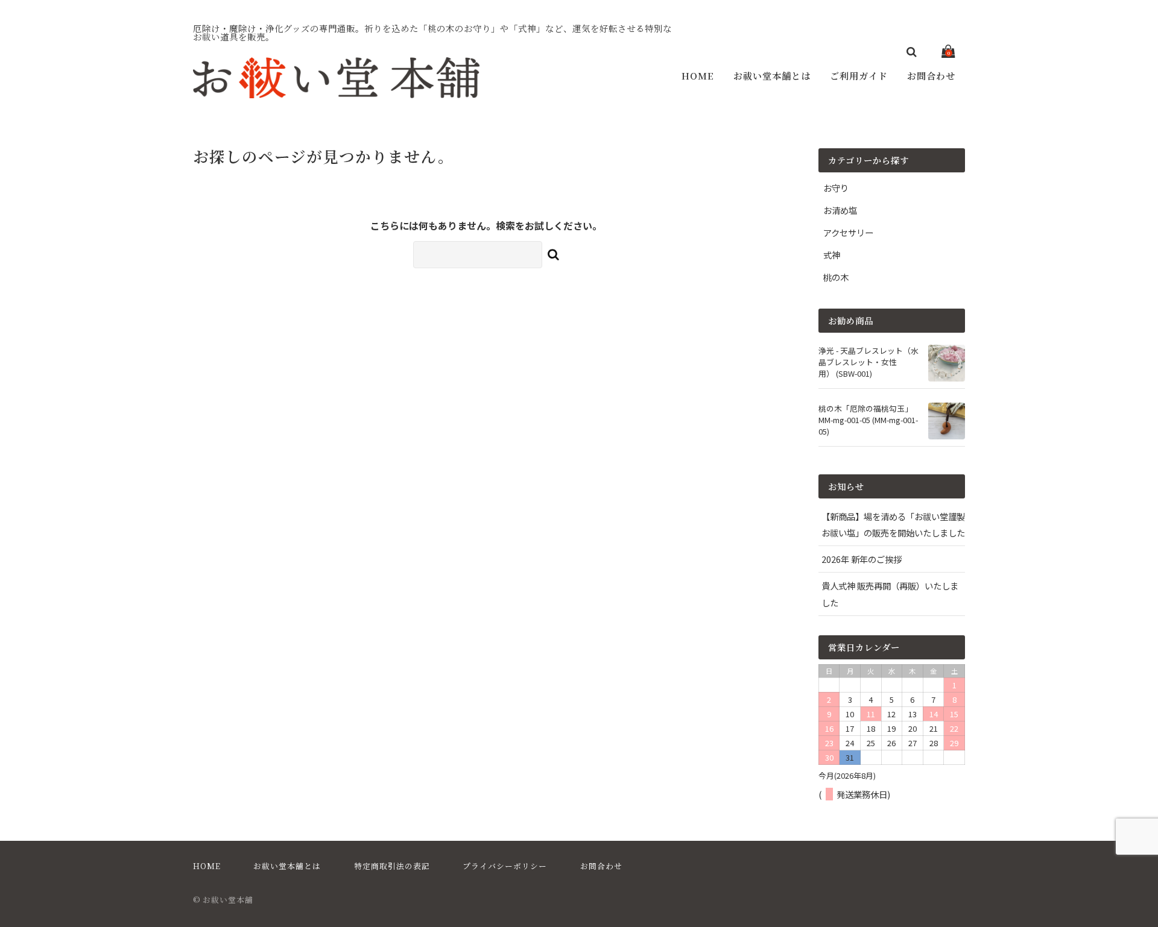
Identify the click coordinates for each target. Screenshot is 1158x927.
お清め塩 (840, 210)
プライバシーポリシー (505, 866)
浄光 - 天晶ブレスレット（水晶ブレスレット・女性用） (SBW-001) (868, 362)
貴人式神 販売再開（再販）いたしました (889, 593)
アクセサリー (848, 232)
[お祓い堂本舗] (336, 95)
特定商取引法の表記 (392, 866)
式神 (831, 254)
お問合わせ (931, 75)
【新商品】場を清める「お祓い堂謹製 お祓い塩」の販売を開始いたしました (893, 524)
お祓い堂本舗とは (772, 75)
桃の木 (836, 277)
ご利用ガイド (859, 75)
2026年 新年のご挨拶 (861, 559)
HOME (698, 75)
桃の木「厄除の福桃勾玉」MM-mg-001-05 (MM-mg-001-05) (868, 420)
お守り (836, 187)
